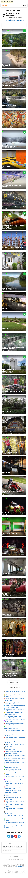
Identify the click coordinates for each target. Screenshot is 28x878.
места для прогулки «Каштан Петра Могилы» (15, 19)
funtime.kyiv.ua (9, 859)
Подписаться (21, 850)
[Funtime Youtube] (16, 836)
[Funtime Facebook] (12, 836)
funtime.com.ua (18, 859)
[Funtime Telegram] (9, 836)
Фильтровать (14, 25)
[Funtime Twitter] (19, 836)
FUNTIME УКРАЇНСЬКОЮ (7, 1)
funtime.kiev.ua (20, 866)
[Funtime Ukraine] (4, 5)
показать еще (14, 682)
